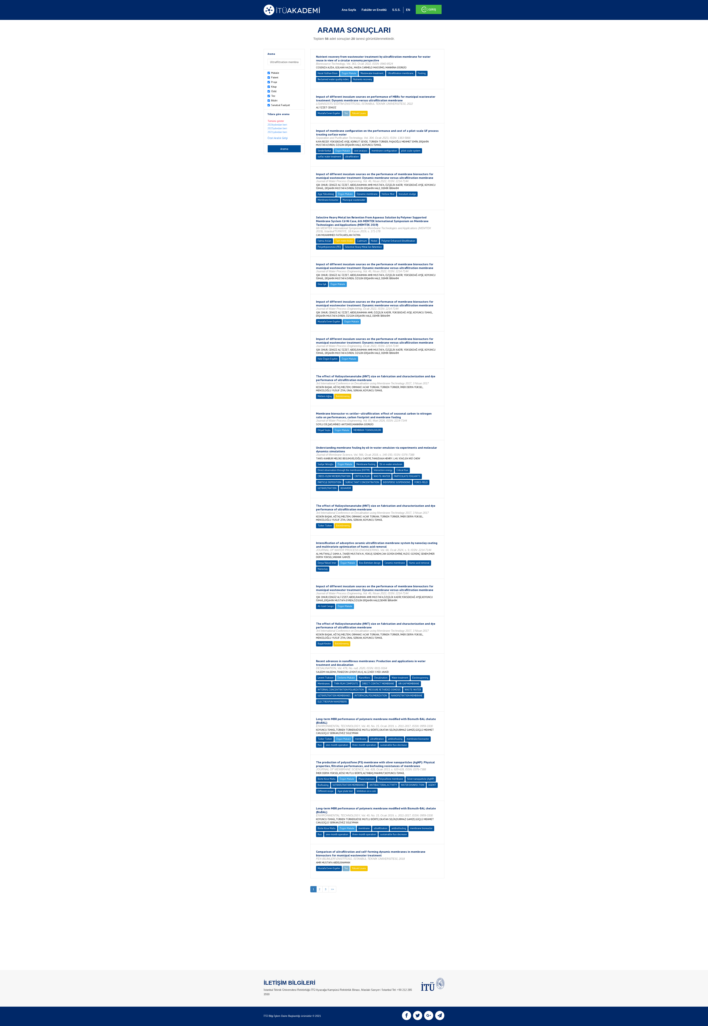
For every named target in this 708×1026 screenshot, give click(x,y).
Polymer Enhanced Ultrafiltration (398, 240)
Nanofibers (364, 677)
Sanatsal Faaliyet (280, 105)
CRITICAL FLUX (362, 476)
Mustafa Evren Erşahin (329, 113)
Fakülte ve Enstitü (374, 9)
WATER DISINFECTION (412, 785)
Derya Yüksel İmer (327, 562)
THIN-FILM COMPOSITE (346, 683)
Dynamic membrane (367, 194)
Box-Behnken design (370, 562)
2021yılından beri (277, 132)
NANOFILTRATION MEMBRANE (406, 695)
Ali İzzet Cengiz (326, 606)
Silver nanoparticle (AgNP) (420, 778)
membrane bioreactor (418, 738)
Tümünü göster (276, 121)
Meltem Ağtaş (325, 396)
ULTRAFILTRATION (327, 488)
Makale (275, 72)
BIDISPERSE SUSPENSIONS (396, 482)
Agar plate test (345, 791)
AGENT (432, 785)
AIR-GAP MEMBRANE (408, 683)
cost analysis (360, 150)
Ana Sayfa (349, 9)
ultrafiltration (352, 156)
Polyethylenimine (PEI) (329, 246)
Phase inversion (366, 778)
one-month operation (337, 745)
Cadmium (362, 240)
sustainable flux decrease (393, 745)
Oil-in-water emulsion (390, 464)
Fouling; (422, 73)
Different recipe (326, 791)
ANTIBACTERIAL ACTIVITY (383, 785)
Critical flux (402, 470)
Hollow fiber (388, 194)
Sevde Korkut (324, 150)
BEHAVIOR (346, 488)
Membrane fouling (365, 464)
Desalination (381, 677)
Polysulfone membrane (391, 778)
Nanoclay (323, 569)
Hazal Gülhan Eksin (328, 73)
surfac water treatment (329, 156)
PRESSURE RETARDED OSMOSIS (384, 689)
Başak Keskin (324, 643)
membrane (360, 738)
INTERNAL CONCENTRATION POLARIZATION (341, 689)
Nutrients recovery (362, 79)
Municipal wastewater (354, 199)
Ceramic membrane (395, 562)
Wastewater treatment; (372, 73)
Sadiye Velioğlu (326, 464)
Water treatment (400, 677)
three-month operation (364, 745)
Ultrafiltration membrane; (401, 73)
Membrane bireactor (328, 199)
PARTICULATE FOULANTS (407, 476)
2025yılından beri (277, 128)
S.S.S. (396, 9)
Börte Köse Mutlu (327, 778)
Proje (274, 82)
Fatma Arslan (324, 240)
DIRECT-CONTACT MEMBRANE (378, 683)
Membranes (324, 683)
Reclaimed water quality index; (333, 79)
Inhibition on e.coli (366, 791)
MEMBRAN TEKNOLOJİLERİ (367, 430)
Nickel (374, 240)
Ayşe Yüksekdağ (326, 194)
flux (320, 745)
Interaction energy (383, 470)
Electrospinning (420, 677)
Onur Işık (322, 284)
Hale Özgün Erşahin (328, 358)
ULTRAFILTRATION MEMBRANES (334, 695)
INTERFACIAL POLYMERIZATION (371, 695)
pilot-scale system (410, 150)
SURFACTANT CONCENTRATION (362, 482)
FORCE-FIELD (421, 482)
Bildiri (274, 100)
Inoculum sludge (407, 194)
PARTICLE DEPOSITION (329, 482)
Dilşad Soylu (324, 430)
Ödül (274, 91)
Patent (274, 77)
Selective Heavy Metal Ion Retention (363, 246)
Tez (273, 96)
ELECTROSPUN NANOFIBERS (332, 701)
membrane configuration (384, 150)
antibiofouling (395, 738)
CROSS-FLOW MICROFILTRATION (334, 476)
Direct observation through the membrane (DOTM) (344, 470)
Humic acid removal (419, 562)
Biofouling (323, 785)
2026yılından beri (277, 124)
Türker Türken (325, 525)
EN (408, 9)
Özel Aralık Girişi (278, 138)
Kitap (274, 86)
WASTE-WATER (382, 476)
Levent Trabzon (326, 677)
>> (332, 889)
